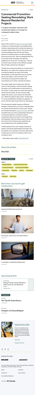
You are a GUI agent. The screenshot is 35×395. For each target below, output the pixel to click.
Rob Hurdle (13, 176)
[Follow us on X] (2, 349)
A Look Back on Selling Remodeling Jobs (13, 262)
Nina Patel (5, 38)
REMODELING (23, 138)
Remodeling (4, 9)
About (2, 370)
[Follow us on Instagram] (8, 349)
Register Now (6, 288)
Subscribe (17, 339)
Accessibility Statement (7, 376)
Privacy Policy (21, 373)
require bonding (22, 111)
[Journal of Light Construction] (17, 3)
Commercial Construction (20, 164)
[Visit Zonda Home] (8, 381)
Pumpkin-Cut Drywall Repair (12, 310)
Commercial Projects (7, 167)
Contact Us (4, 373)
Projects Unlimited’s (21, 44)
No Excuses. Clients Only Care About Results (14, 235)
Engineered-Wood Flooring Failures (11, 209)
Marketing (14, 170)
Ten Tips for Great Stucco (11, 300)
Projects (21, 170)
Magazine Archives (19, 342)
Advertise (20, 370)
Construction (5, 170)
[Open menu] (32, 2)
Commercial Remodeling (22, 167)
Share (31, 9)
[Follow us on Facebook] (5, 349)
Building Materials (6, 164)
